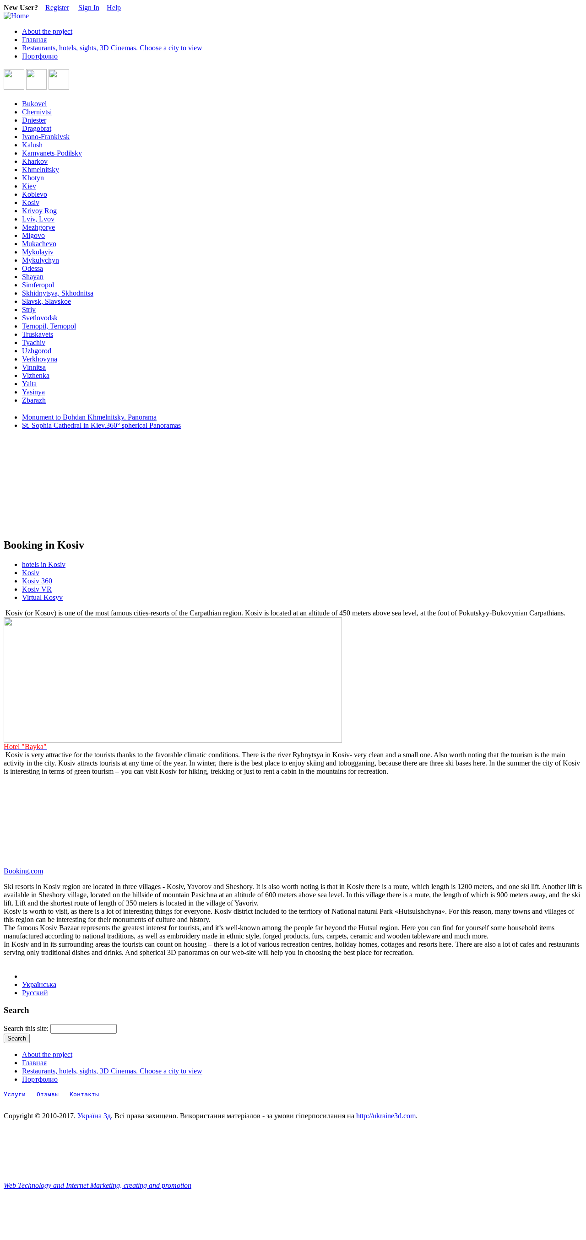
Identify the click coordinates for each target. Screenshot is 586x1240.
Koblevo (34, 194)
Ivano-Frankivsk (46, 136)
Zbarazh (34, 400)
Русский (35, 993)
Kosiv (30, 202)
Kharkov (35, 161)
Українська (39, 984)
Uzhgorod (36, 351)
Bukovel (34, 104)
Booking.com (23, 871)
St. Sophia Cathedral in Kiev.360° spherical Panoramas (101, 425)
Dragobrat (36, 128)
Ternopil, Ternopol (49, 326)
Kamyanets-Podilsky (52, 153)
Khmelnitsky (40, 169)
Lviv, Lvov (38, 219)
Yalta (29, 384)
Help (114, 7)
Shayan (32, 276)
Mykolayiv (38, 252)
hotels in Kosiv (43, 564)
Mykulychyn (40, 260)
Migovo (33, 235)
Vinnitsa (34, 367)
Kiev (29, 186)
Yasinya (33, 392)
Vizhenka (35, 375)
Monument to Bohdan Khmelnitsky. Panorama (89, 417)
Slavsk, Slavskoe (46, 301)
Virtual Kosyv (42, 597)
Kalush (32, 145)
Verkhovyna (39, 359)
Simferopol (38, 285)
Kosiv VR (37, 589)
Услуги (15, 1094)
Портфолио (40, 56)
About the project (47, 31)
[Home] (16, 16)
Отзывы (48, 1094)
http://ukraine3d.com (386, 1116)
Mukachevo (39, 244)
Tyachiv (33, 342)
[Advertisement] (45, 484)
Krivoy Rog (39, 211)
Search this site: (27, 1028)
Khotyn (33, 178)
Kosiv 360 (37, 581)
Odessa (32, 268)
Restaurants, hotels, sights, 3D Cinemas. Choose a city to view (112, 48)
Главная (34, 39)
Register (57, 7)
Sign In (88, 7)
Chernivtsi (37, 112)
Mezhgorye (38, 227)
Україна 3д (94, 1116)
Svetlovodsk (40, 318)
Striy (29, 309)
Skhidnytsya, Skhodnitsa (57, 293)
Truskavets (37, 334)
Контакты (84, 1094)
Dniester (34, 120)
